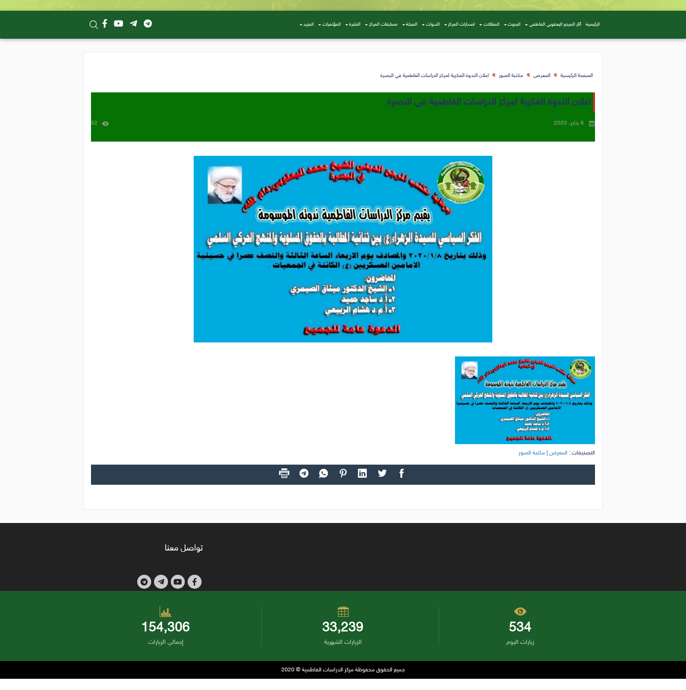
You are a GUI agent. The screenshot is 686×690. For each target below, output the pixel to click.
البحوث (514, 25)
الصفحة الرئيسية (576, 76)
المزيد (308, 25)
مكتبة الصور (511, 76)
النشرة (354, 25)
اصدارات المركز (461, 25)
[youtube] (118, 25)
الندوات (433, 25)
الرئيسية (593, 25)
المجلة (411, 25)
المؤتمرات (331, 25)
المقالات (491, 25)
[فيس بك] (104, 25)
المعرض (541, 76)
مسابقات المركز (383, 25)
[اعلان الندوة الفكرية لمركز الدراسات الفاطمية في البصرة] (343, 249)
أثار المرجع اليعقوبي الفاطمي (555, 25)
